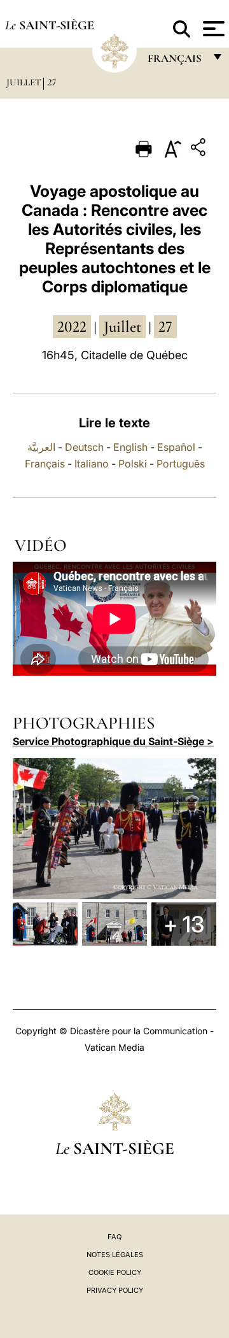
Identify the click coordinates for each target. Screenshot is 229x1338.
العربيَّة (41, 447)
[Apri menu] (212, 28)
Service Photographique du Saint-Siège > (113, 741)
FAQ (114, 1236)
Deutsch (84, 447)
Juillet (23, 82)
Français (45, 463)
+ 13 (183, 924)
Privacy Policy (115, 1290)
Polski (132, 463)
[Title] (200, 149)
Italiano (91, 463)
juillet (122, 326)
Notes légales (115, 1254)
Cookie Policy (114, 1272)
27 (52, 82)
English (130, 447)
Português (180, 463)
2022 (72, 326)
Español (176, 447)
